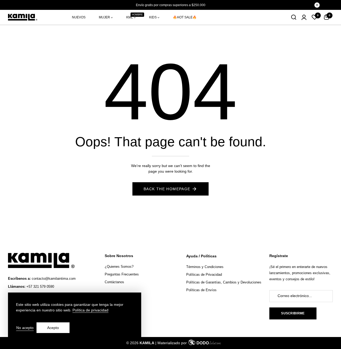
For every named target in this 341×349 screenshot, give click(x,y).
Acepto (53, 328)
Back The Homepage (167, 189)
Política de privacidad (90, 310)
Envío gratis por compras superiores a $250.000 (170, 5)
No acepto (25, 328)
